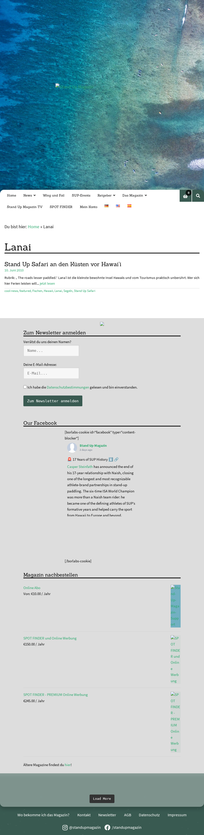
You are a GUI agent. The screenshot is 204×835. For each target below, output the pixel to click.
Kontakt (84, 814)
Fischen (37, 291)
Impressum (177, 814)
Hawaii (48, 291)
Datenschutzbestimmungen (68, 387)
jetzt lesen (47, 283)
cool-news (11, 291)
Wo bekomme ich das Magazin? (43, 814)
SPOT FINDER (61, 207)
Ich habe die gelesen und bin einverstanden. (82, 387)
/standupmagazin (127, 827)
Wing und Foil (53, 195)
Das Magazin (132, 195)
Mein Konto (88, 207)
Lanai (58, 291)
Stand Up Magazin (93, 445)
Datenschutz (149, 814)
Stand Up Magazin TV (25, 207)
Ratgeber (104, 195)
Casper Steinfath (80, 466)
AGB (127, 814)
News (27, 195)
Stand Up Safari (84, 291)
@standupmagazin (85, 827)
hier (68, 764)
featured (25, 291)
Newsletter (107, 814)
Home (11, 195)
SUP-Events (81, 195)
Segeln (67, 291)
